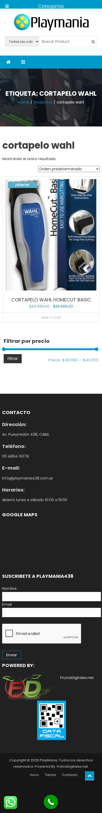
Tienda (50, 775)
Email (7, 604)
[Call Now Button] (51, 802)
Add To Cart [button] (51, 317)
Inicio (34, 775)
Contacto (69, 775)
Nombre (9, 588)
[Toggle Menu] (7, 4)
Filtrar (13, 358)
